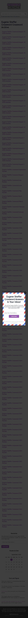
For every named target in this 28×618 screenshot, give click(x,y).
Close (25, 293)
